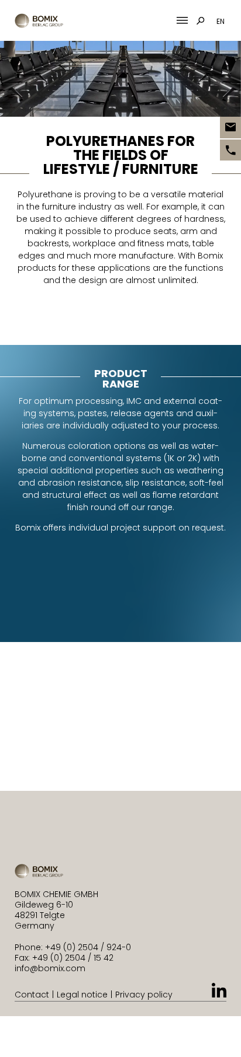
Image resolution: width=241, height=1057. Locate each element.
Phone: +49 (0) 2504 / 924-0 (73, 947)
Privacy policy (144, 994)
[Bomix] (39, 20)
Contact (32, 994)
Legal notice (82, 994)
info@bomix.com (50, 968)
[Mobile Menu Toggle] (182, 20)
